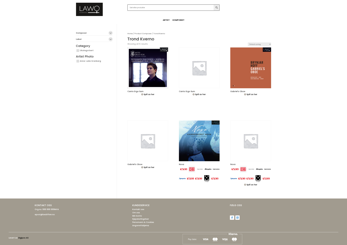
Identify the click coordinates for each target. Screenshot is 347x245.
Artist (166, 20)
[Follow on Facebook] (232, 217)
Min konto (137, 215)
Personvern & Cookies (143, 222)
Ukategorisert (87, 50)
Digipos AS (23, 237)
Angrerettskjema (140, 225)
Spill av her (148, 94)
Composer (81, 33)
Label (78, 39)
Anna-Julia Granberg (90, 61)
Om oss (136, 212)
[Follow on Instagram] (237, 217)
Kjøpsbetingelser (140, 219)
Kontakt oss (138, 209)
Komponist (178, 20)
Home (130, 33)
